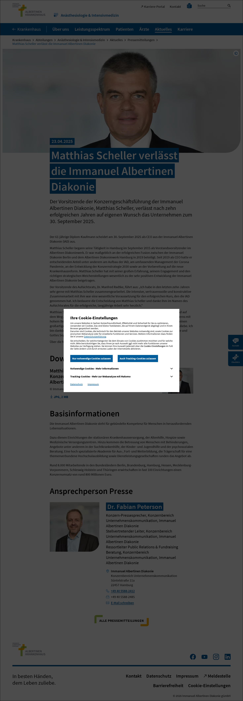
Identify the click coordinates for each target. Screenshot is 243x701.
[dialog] (121, 350)
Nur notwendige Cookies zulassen (91, 358)
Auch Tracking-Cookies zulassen (138, 358)
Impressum (93, 384)
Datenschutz (76, 384)
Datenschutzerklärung (95, 336)
